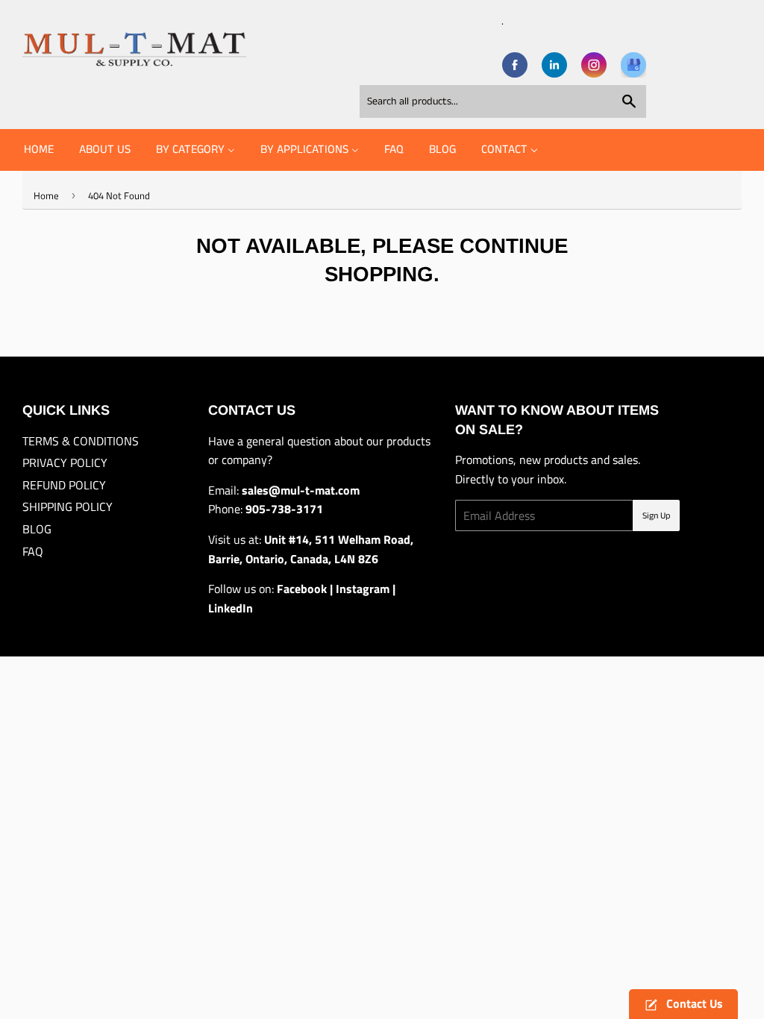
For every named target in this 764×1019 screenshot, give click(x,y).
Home (46, 195)
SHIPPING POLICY (67, 506)
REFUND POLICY (64, 485)
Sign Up (656, 516)
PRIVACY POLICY (64, 462)
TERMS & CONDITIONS (80, 441)
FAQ (32, 551)
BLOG (36, 529)
